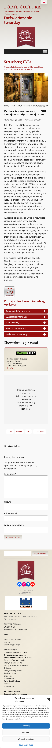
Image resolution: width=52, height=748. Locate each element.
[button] (48, 699)
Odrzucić (26, 732)
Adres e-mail (11, 513)
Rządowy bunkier (26, 69)
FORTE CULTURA (22, 7)
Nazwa (8, 502)
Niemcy (7, 67)
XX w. (10, 431)
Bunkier (19, 431)
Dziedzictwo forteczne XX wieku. (24, 67)
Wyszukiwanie (40, 553)
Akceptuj (26, 726)
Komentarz (10, 474)
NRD (28, 431)
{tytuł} (21, 745)
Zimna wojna (40, 431)
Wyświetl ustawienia (26, 739)
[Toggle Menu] (45, 51)
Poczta (10, 368)
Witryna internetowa (14, 525)
